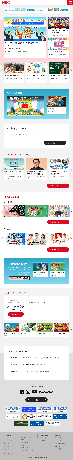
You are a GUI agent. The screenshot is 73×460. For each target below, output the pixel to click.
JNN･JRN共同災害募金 (61, 443)
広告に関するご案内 (42, 438)
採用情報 (6, 443)
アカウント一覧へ (33, 400)
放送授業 (22, 445)
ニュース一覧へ (51, 143)
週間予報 (23, 12)
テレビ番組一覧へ (55, 222)
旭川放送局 (58, 440)
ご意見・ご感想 (41, 440)
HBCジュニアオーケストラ (26, 450)
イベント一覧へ (54, 186)
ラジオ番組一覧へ (55, 250)
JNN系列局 (58, 446)
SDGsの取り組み (24, 442)
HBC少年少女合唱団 (25, 448)
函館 (57, 12)
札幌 (50, 12)
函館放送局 (58, 438)
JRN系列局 (58, 449)
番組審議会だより (8, 453)
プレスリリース (8, 440)
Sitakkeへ (13, 314)
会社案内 (6, 438)
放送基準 (6, 446)
